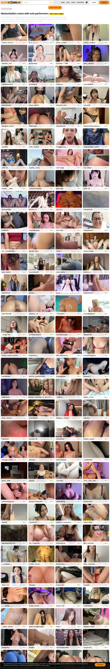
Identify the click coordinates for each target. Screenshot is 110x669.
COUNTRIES (80, 2)
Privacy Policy (35, 663)
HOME (63, 2)
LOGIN (94, 2)
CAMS (73, 2)
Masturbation (5, 9)
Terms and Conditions (54, 663)
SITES (68, 2)
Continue (100, 665)
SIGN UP (104, 2)
